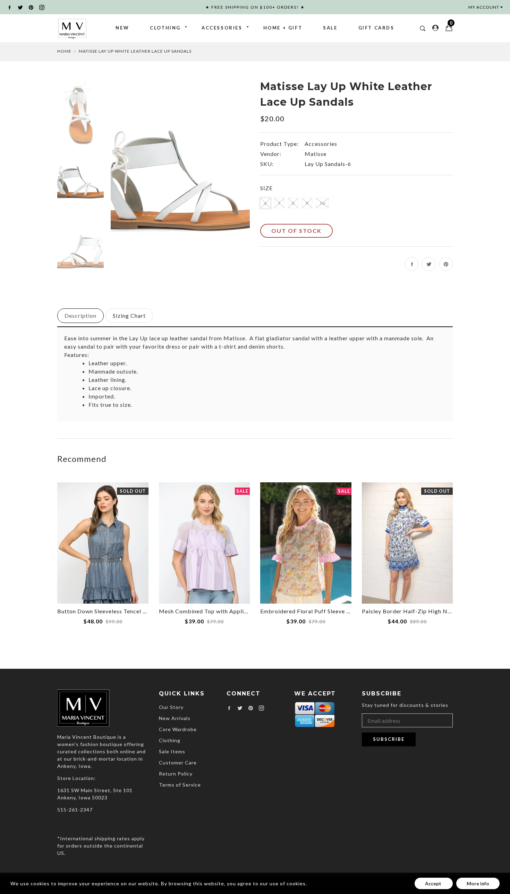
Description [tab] (80, 315)
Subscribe (389, 739)
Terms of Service (180, 785)
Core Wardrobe (178, 729)
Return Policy (176, 774)
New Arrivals (174, 718)
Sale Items (172, 751)
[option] (180, 183)
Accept (433, 883)
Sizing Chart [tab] (129, 315)
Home (64, 51)
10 (322, 203)
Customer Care (178, 762)
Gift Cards (376, 27)
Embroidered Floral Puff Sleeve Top (308, 611)
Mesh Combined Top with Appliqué (206, 611)
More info (478, 883)
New (122, 27)
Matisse (315, 153)
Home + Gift (283, 27)
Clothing (165, 27)
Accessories (222, 27)
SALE (330, 27)
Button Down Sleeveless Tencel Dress (107, 611)
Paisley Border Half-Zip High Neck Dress (418, 611)
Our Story (171, 707)
